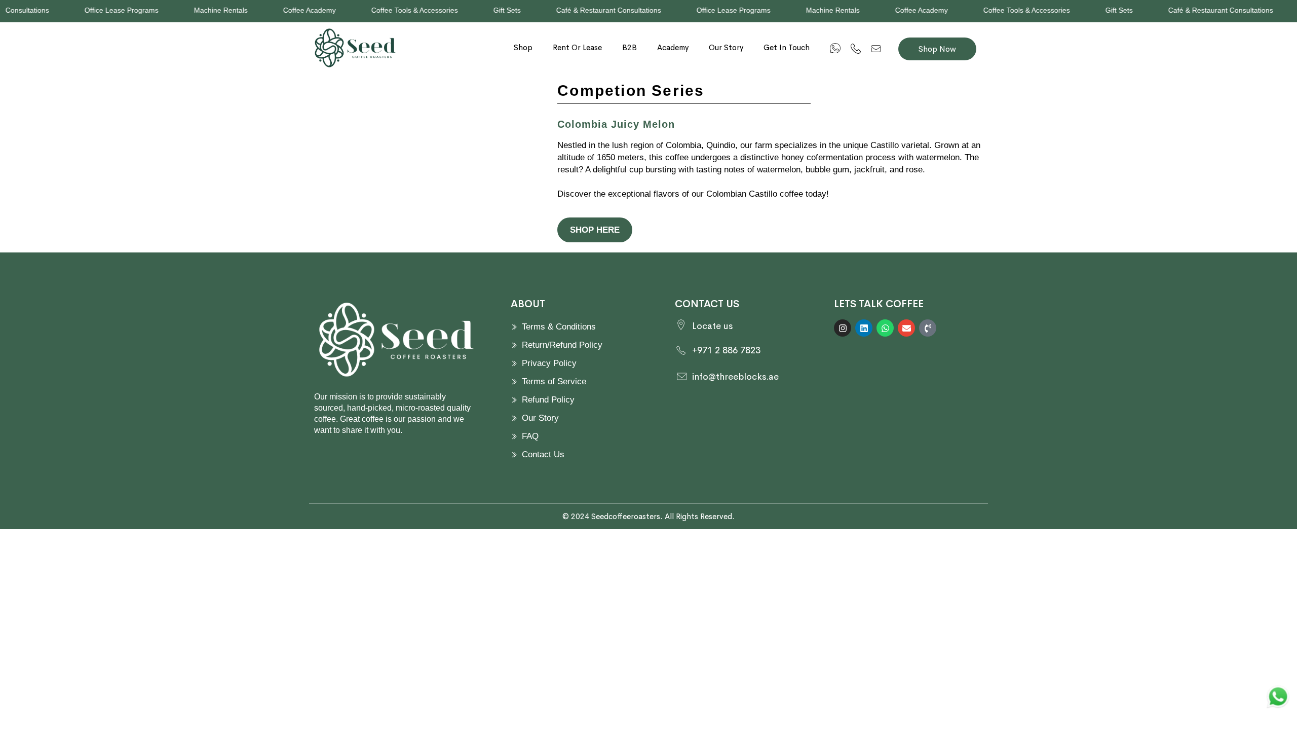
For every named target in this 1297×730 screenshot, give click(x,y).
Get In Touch (787, 47)
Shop (523, 47)
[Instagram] (842, 328)
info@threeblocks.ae (735, 376)
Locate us (712, 326)
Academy (673, 47)
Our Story (726, 47)
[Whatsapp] (885, 328)
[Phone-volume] (927, 328)
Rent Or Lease (577, 47)
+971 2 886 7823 (726, 350)
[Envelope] (906, 328)
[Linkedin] (863, 328)
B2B (629, 47)
